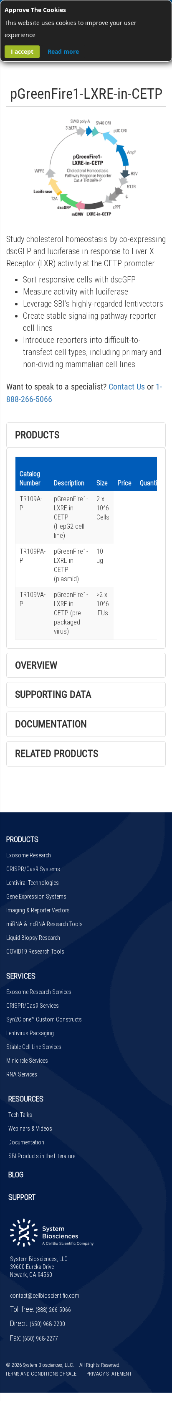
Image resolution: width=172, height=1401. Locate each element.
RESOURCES (25, 1098)
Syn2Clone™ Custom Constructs (44, 1019)
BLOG (15, 1174)
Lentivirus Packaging (30, 1033)
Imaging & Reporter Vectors (38, 910)
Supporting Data (53, 694)
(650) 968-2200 (47, 1324)
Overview (36, 665)
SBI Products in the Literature (41, 1156)
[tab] (86, 435)
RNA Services (21, 1074)
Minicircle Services (27, 1060)
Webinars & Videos (30, 1128)
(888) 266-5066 (53, 1309)
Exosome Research (28, 855)
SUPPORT (21, 1197)
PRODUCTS (22, 839)
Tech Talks (20, 1114)
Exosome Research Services (38, 992)
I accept (22, 51)
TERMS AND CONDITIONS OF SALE (40, 1374)
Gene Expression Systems (36, 896)
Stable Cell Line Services (33, 1047)
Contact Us (127, 387)
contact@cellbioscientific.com (44, 1295)
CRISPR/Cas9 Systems (33, 869)
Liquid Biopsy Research (33, 937)
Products (37, 435)
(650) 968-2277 (40, 1338)
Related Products (56, 753)
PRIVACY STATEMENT (109, 1374)
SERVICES (20, 975)
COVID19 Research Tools (35, 951)
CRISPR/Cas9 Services (32, 1005)
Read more (63, 51)
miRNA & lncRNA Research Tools (44, 924)
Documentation (51, 724)
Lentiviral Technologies (32, 882)
